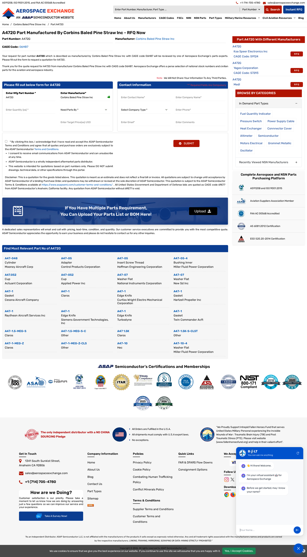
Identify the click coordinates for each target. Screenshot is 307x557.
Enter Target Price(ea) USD (76, 117)
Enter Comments (185, 117)
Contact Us (94, 484)
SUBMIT (188, 143)
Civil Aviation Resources (277, 18)
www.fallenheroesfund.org (232, 442)
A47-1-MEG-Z (14, 343)
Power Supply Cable (281, 121)
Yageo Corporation (246, 68)
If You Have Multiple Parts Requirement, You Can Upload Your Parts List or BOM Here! (106, 211)
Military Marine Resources (240, 18)
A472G (237, 46)
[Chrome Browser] (227, 494)
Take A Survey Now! (56, 516)
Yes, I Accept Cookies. (239, 551)
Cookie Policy (141, 469)
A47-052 (67, 274)
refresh (298, 453)
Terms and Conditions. (46, 149)
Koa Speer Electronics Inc (251, 51)
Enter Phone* (183, 105)
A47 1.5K (123, 331)
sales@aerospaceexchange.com (46, 473)
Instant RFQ (294, 9)
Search (275, 9)
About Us (129, 18)
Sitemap (92, 498)
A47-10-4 (180, 343)
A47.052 (10, 274)
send (297, 530)
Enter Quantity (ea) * (17, 105)
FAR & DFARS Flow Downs (195, 462)
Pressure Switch (251, 121)
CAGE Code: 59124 (246, 56)
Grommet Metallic (279, 143)
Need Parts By (68, 105)
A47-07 (122, 274)
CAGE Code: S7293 (246, 73)
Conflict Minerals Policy (148, 489)
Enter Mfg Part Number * (21, 93)
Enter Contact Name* (133, 93)
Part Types (215, 18)
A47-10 (122, 343)
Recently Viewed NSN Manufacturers (263, 162)
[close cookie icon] (303, 551)
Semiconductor (268, 135)
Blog (301, 18)
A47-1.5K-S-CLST (186, 331)
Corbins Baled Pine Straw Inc (29, 24)
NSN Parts (200, 18)
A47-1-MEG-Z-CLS (74, 343)
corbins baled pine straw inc (155, 38)
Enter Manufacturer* (73, 93)
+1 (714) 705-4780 (40, 482)
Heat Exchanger (251, 128)
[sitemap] (90, 505)
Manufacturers (147, 18)
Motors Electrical (251, 143)
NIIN (188, 18)
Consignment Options (192, 469)
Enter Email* (127, 117)
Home (117, 18)
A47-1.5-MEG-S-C (73, 331)
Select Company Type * (134, 105)
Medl (237, 84)
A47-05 (66, 258)
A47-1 (9, 291)
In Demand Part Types (253, 103)
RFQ (296, 54)
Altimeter (246, 135)
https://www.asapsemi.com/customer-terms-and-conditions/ (77, 184)
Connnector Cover (279, 128)
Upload (201, 211)
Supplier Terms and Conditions (153, 509)
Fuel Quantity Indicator (255, 113)
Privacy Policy (142, 462)
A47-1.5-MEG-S (15, 331)
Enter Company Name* (189, 93)
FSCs (180, 18)
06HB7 (23, 46)
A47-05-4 (181, 258)
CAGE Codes (166, 18)
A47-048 (11, 258)
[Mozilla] (233, 494)
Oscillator (246, 150)
